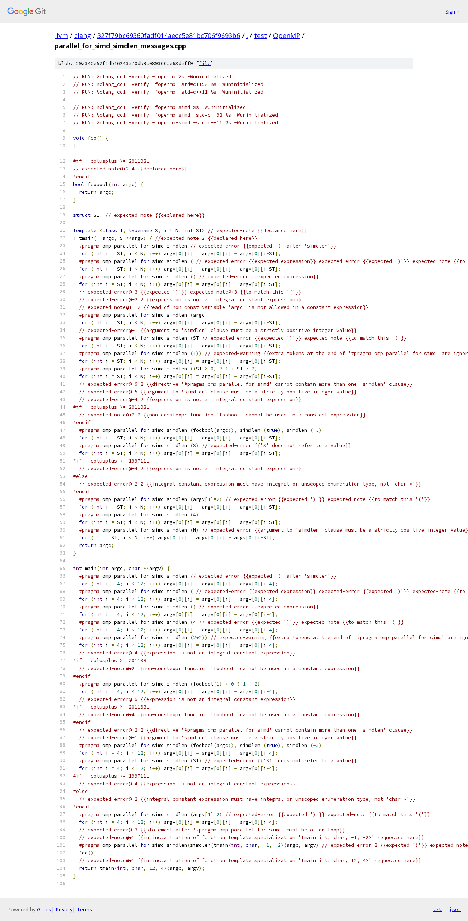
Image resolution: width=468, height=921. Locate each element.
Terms (84, 909)
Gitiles (44, 909)
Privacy (64, 909)
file (205, 63)
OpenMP (286, 35)
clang (82, 35)
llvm (61, 35)
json (455, 909)
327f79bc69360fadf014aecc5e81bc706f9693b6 (168, 35)
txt (437, 909)
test (260, 35)
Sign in (453, 11)
